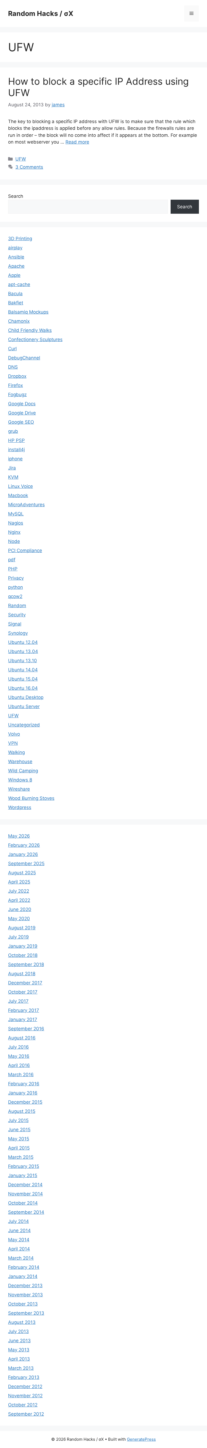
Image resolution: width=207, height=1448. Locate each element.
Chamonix (19, 321)
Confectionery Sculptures (35, 339)
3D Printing (20, 238)
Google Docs (22, 403)
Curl (12, 348)
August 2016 (22, 1038)
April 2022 (19, 900)
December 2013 (25, 1285)
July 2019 (18, 937)
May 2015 (18, 1138)
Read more (77, 142)
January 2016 (22, 1093)
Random (17, 605)
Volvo (14, 734)
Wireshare (19, 789)
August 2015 (21, 1111)
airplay (15, 247)
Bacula (15, 293)
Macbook (18, 495)
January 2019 (22, 946)
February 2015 (23, 1166)
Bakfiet (15, 302)
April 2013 (19, 1359)
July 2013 (18, 1331)
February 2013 (23, 1377)
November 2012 (25, 1395)
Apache (16, 266)
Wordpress (19, 807)
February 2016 (23, 1083)
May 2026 (19, 836)
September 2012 (26, 1414)
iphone (15, 458)
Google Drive (22, 413)
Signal (14, 624)
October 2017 (22, 992)
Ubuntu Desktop (25, 697)
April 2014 (19, 1249)
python (15, 587)
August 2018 (21, 973)
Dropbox (17, 376)
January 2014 (22, 1276)
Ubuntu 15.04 (23, 679)
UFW (20, 159)
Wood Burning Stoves (31, 798)
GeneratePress (141, 1439)
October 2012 (22, 1405)
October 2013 (23, 1304)
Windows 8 (20, 780)
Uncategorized (24, 725)
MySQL (16, 513)
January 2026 (23, 854)
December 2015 (25, 1102)
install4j (16, 449)
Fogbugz (17, 394)
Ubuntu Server (24, 706)
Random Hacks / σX (40, 13)
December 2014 (25, 1184)
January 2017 (22, 1019)
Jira (12, 468)
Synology (18, 633)
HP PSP (16, 440)
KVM (13, 477)
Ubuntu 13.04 (23, 651)
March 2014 (21, 1258)
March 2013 (21, 1368)
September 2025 (26, 863)
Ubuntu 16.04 (23, 688)
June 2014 (19, 1230)
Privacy (16, 578)
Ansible (16, 257)
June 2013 (19, 1340)
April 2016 (19, 1065)
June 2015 (19, 1129)
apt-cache (19, 284)
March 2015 (20, 1157)
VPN (13, 743)
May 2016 (18, 1056)
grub (13, 431)
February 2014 (23, 1267)
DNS (13, 367)
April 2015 (19, 1148)
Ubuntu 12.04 (23, 642)
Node (14, 541)
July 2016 (18, 1047)
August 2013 (22, 1322)
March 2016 (21, 1074)
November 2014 (25, 1194)
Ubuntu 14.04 (23, 669)
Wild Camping (23, 770)
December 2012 (25, 1386)
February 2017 (23, 1010)
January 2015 (22, 1175)
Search (15, 196)
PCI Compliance (25, 550)
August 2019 (22, 927)
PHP (13, 569)
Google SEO (21, 422)
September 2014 (26, 1212)
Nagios (15, 523)
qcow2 (15, 596)
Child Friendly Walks (30, 330)
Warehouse (20, 761)
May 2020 (19, 918)
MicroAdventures (26, 504)
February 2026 (24, 845)
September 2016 (26, 1028)
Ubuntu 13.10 (22, 660)
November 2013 (25, 1294)
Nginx (14, 532)
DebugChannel (24, 358)
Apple (14, 275)
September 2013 (26, 1313)
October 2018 (22, 955)
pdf (11, 559)
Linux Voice (20, 486)
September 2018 (26, 964)
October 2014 (23, 1203)
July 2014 (18, 1221)
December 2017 (25, 982)
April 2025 (19, 882)
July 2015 (18, 1120)
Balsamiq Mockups (28, 312)
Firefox (15, 385)
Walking (16, 752)
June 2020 (19, 909)
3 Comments (29, 167)
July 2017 (18, 1001)
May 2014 (18, 1239)
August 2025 (22, 872)
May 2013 (18, 1349)
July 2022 (18, 891)
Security (17, 614)
